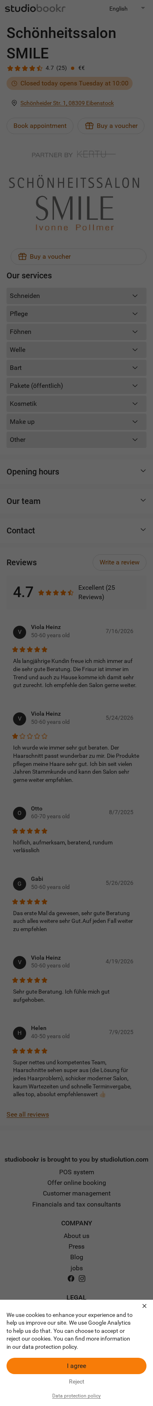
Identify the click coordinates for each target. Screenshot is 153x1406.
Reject (76, 1381)
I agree (76, 1366)
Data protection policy (76, 1396)
